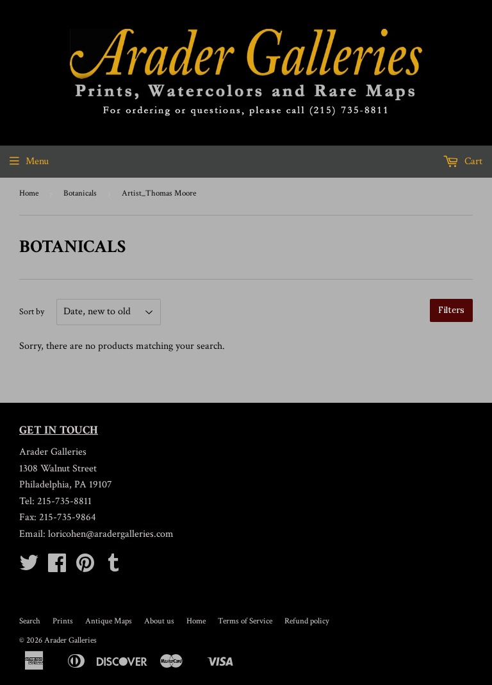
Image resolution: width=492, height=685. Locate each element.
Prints (63, 621)
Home (28, 193)
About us (159, 621)
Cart (472, 161)
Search (29, 621)
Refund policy (306, 621)
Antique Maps (108, 621)
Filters (451, 310)
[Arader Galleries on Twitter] (28, 567)
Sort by (31, 311)
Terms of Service (245, 621)
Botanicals (80, 193)
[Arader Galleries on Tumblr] (113, 567)
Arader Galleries (70, 640)
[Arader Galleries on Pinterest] (85, 567)
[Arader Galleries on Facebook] (57, 567)
